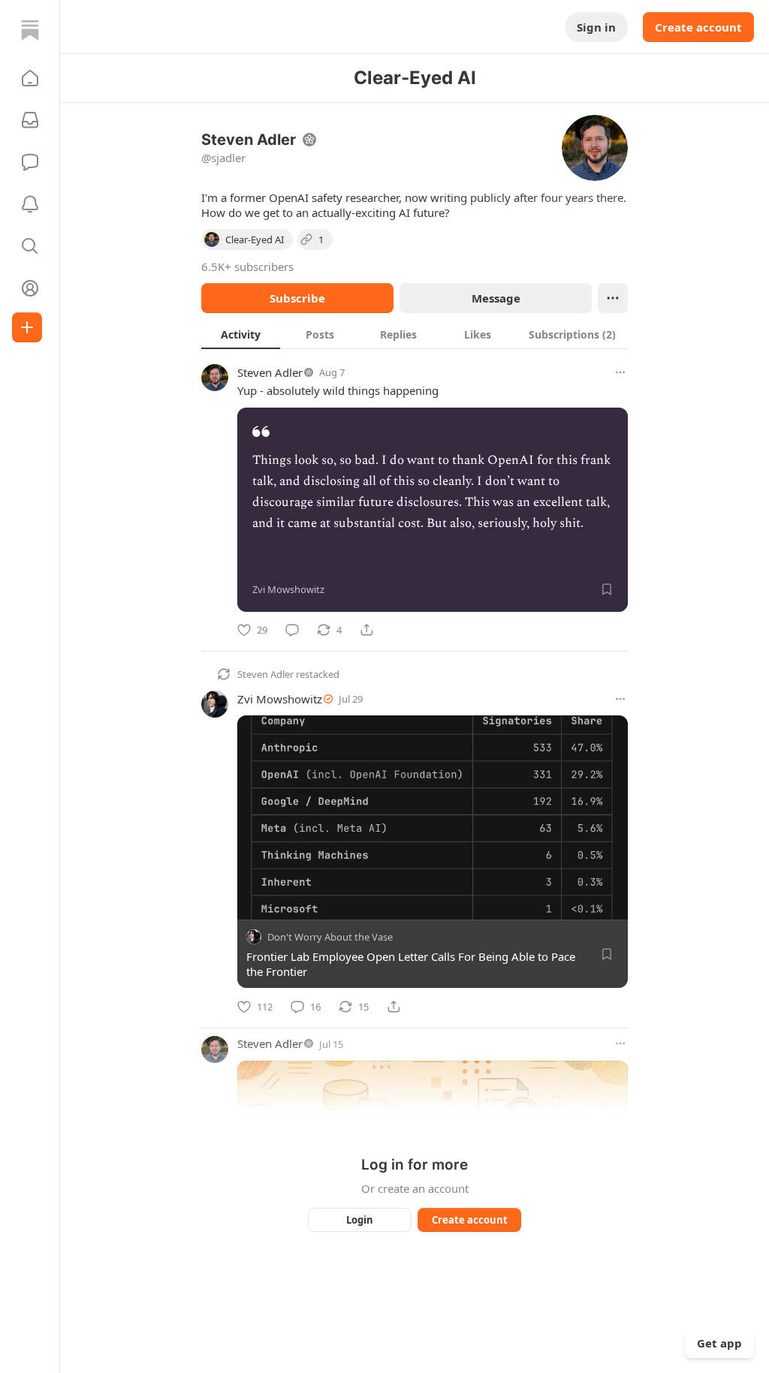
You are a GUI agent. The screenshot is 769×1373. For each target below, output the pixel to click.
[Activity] (30, 204)
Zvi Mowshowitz (279, 698)
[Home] (30, 30)
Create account (698, 27)
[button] (30, 78)
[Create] (27, 327)
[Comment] (292, 630)
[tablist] (414, 334)
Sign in (596, 27)
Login (359, 1220)
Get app (719, 1342)
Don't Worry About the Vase (330, 937)
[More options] (620, 372)
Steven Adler (270, 372)
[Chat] (30, 162)
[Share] (366, 630)
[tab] (240, 334)
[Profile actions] (613, 298)
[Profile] (30, 288)
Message (496, 298)
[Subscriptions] (30, 120)
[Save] (607, 589)
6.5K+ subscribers (247, 266)
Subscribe (297, 298)
